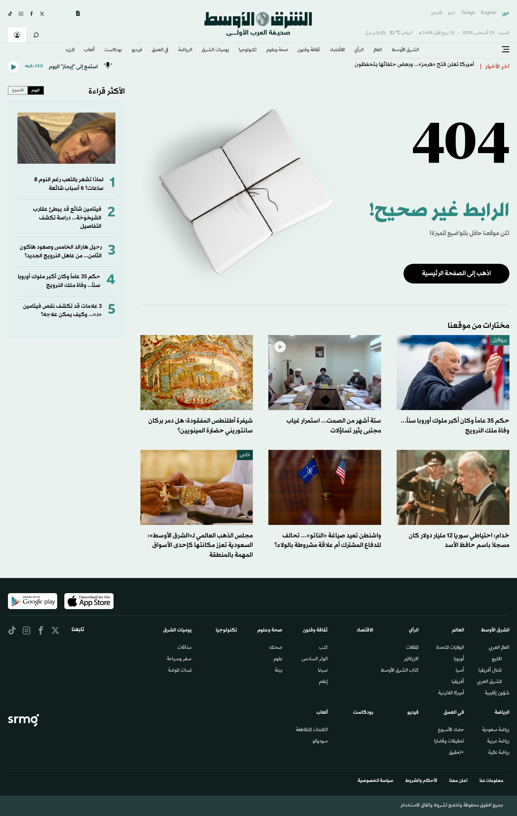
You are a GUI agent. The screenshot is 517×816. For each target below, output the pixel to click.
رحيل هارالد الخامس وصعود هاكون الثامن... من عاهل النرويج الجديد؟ (61, 251)
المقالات (412, 648)
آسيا (460, 670)
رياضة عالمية (498, 753)
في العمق (160, 50)
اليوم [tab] (35, 90)
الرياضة (185, 50)
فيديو (137, 50)
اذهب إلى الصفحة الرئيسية (456, 273)
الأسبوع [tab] (18, 90)
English (488, 13)
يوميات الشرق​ (215, 50)
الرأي (359, 50)
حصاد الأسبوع (451, 730)
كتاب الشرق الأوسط (400, 670)
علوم (278, 659)
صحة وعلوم (277, 50)
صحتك (275, 648)
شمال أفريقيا (490, 670)
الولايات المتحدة (450, 648)
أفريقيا (458, 682)
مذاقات (185, 648)
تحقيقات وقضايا (449, 741)
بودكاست (113, 50)
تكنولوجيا (248, 50)
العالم (378, 50)
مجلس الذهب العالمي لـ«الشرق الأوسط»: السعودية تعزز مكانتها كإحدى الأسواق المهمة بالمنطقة (200, 545)
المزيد (70, 50)
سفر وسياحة (179, 659)
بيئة (278, 670)
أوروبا (459, 659)
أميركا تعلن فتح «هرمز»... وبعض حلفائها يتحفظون (414, 67)
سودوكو (320, 741)
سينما (323, 670)
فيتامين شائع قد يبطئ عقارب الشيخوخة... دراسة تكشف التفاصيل (67, 217)
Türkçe (468, 13)
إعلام (323, 682)
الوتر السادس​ (315, 659)
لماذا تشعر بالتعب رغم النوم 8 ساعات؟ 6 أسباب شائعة (68, 184)
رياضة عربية (498, 741)
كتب (323, 648)
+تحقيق (456, 753)
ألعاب (89, 50)
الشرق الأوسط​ (405, 50)
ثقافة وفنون (308, 50)
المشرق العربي (489, 682)
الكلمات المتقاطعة (312, 730)
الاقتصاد (337, 50)
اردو (451, 13)
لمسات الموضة (180, 670)
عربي (505, 13)
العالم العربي (499, 648)
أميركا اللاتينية (451, 693)
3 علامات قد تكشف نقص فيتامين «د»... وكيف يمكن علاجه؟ (62, 310)
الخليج (497, 659)
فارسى (436, 13)
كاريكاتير (411, 659)
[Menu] (505, 49)
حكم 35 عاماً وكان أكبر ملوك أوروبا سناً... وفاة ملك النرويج (59, 281)
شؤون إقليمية (497, 693)
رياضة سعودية (495, 730)
